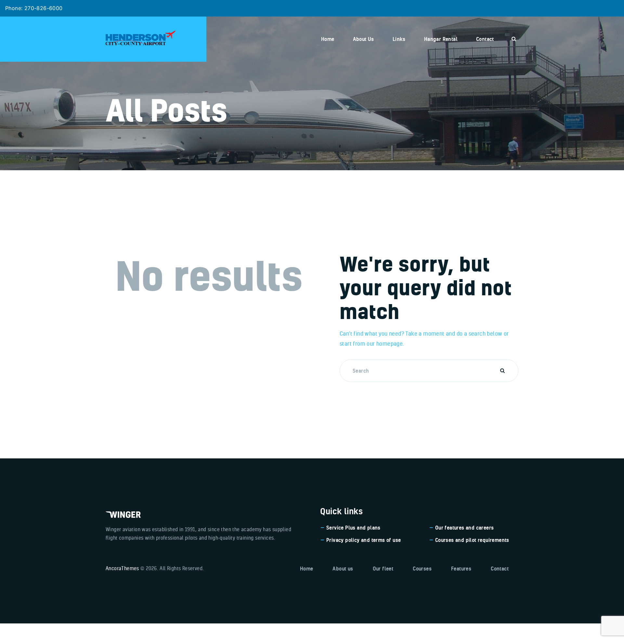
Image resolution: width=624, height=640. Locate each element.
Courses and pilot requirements (472, 540)
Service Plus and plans (353, 527)
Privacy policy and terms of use (363, 540)
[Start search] (514, 39)
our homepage (385, 343)
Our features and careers (464, 527)
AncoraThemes (122, 568)
